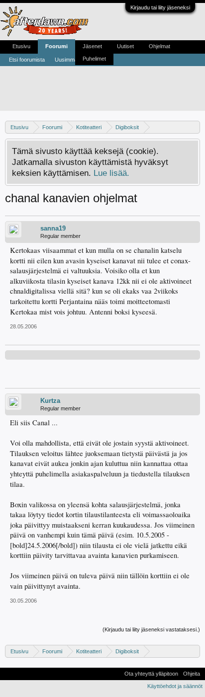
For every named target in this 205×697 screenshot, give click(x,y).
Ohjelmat (159, 46)
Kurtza (50, 400)
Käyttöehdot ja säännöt (175, 686)
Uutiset (125, 46)
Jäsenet (92, 46)
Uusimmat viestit (75, 60)
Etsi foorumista (27, 60)
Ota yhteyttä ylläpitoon (151, 674)
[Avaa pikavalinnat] (194, 127)
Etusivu (21, 46)
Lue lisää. (111, 173)
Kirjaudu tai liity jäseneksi (160, 7)
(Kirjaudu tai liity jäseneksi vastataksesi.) (151, 629)
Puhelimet (94, 59)
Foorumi (56, 46)
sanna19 (53, 228)
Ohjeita (191, 674)
